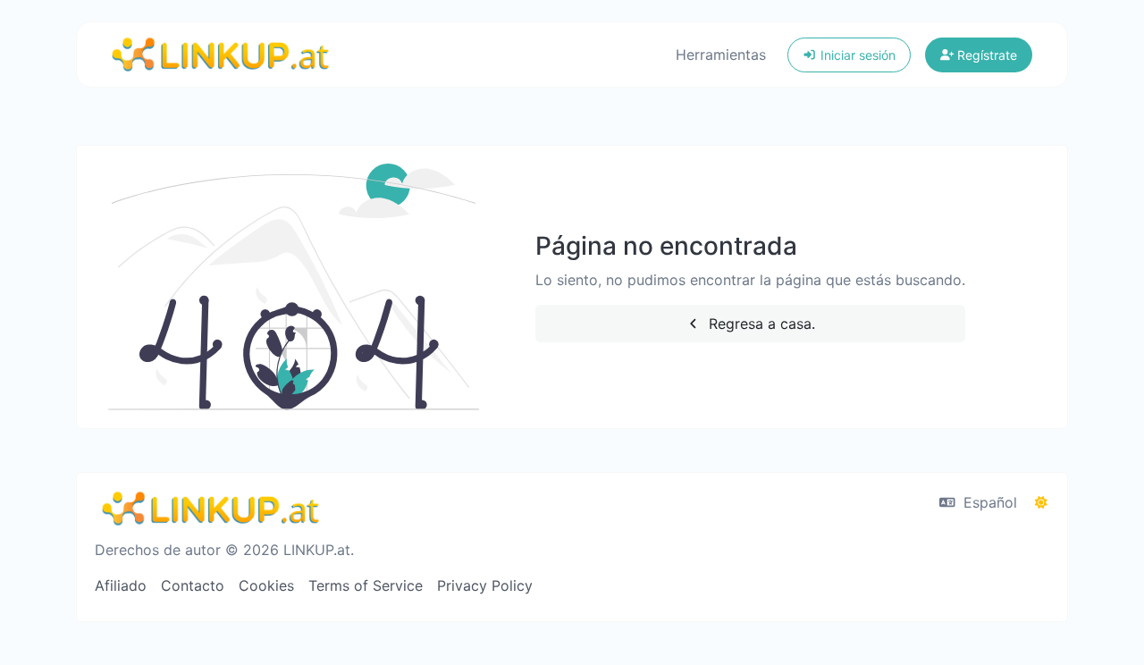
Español (988, 502)
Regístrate (985, 55)
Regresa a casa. (759, 323)
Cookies (266, 585)
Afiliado (121, 585)
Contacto (192, 585)
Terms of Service (365, 585)
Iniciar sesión (856, 55)
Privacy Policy (485, 585)
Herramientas (721, 54)
